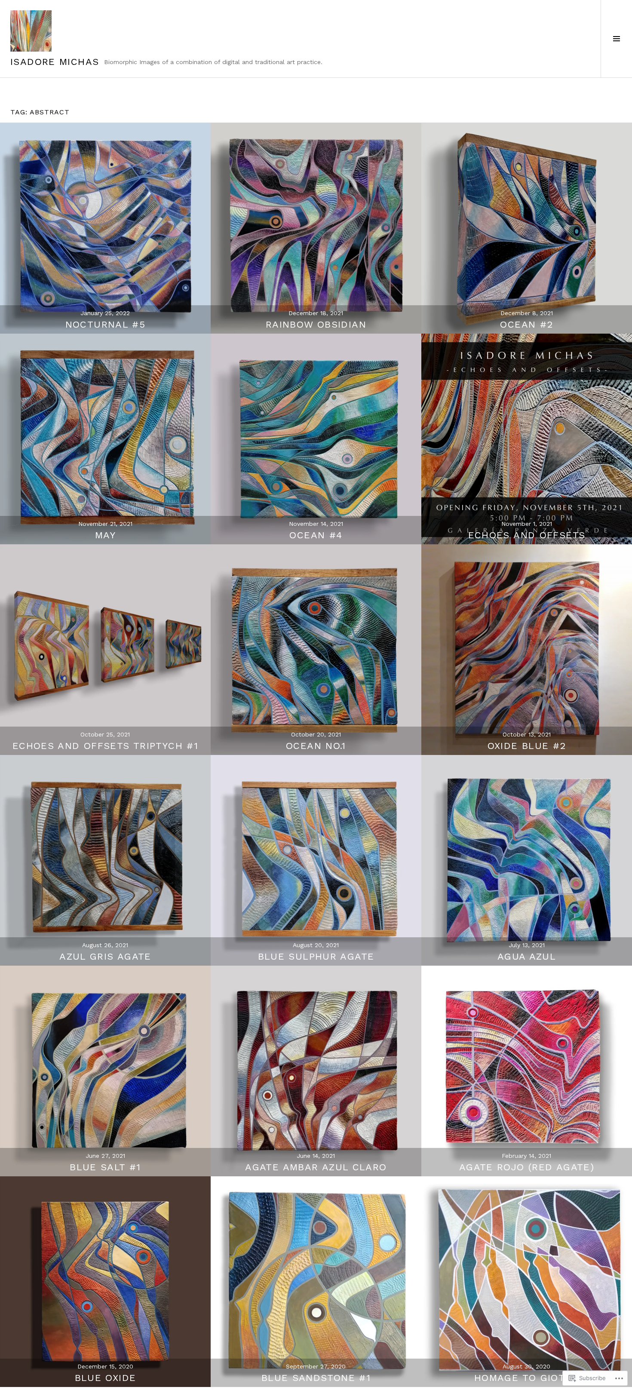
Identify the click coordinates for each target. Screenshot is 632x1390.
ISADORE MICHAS (54, 61)
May (105, 535)
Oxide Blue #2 (527, 745)
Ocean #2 (526, 324)
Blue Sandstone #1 (316, 1377)
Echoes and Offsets (527, 535)
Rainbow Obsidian (316, 324)
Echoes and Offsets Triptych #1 (105, 745)
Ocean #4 (315, 535)
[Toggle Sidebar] (616, 38)
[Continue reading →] (105, 228)
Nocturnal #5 (105, 324)
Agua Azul (526, 956)
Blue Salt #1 (105, 1167)
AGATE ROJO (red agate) (526, 1167)
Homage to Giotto (526, 1377)
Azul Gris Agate (105, 956)
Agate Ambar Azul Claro (316, 1167)
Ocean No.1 (316, 745)
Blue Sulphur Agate (316, 956)
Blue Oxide (105, 1377)
